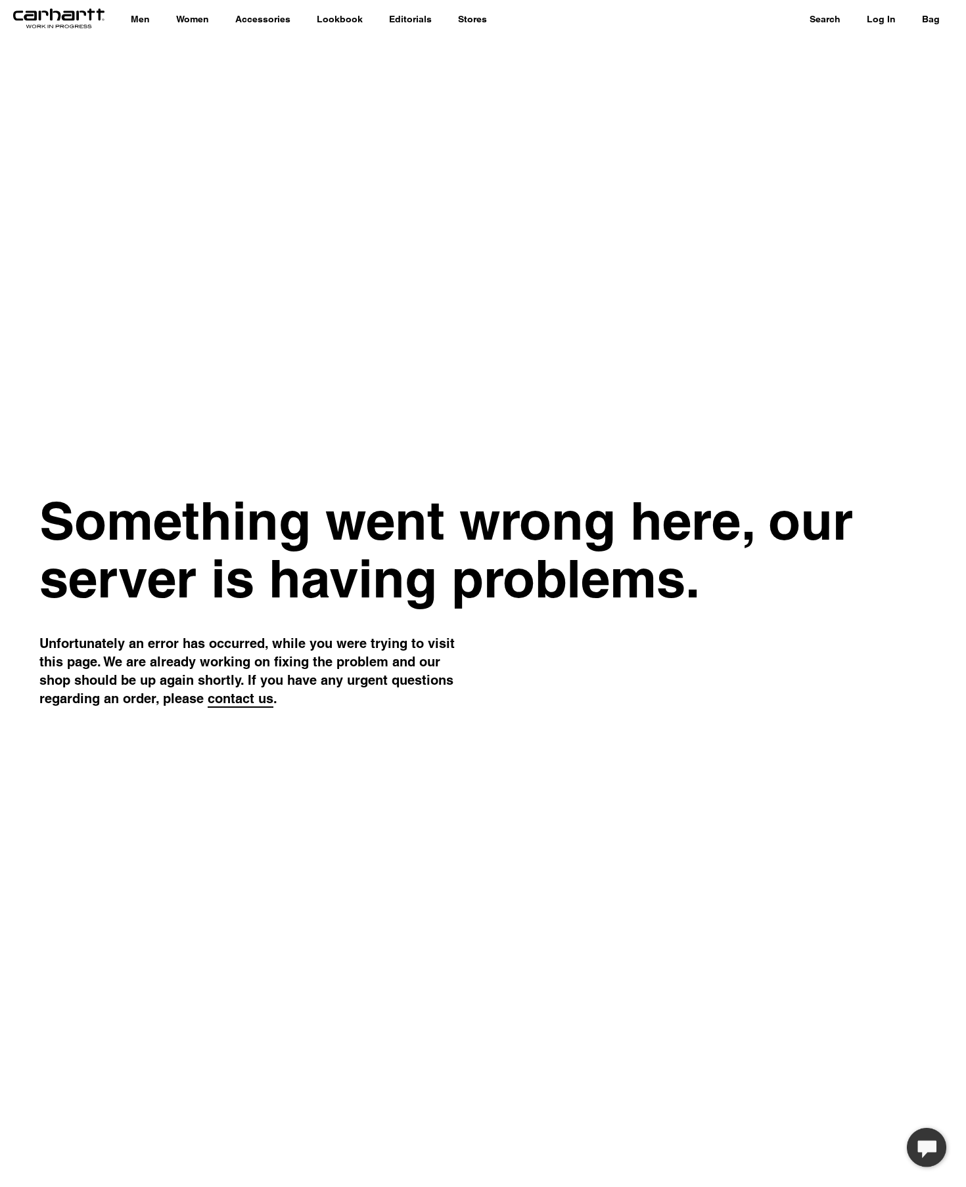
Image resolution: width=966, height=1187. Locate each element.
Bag (931, 19)
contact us (240, 698)
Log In (881, 19)
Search (825, 19)
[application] (926, 1147)
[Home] (58, 20)
